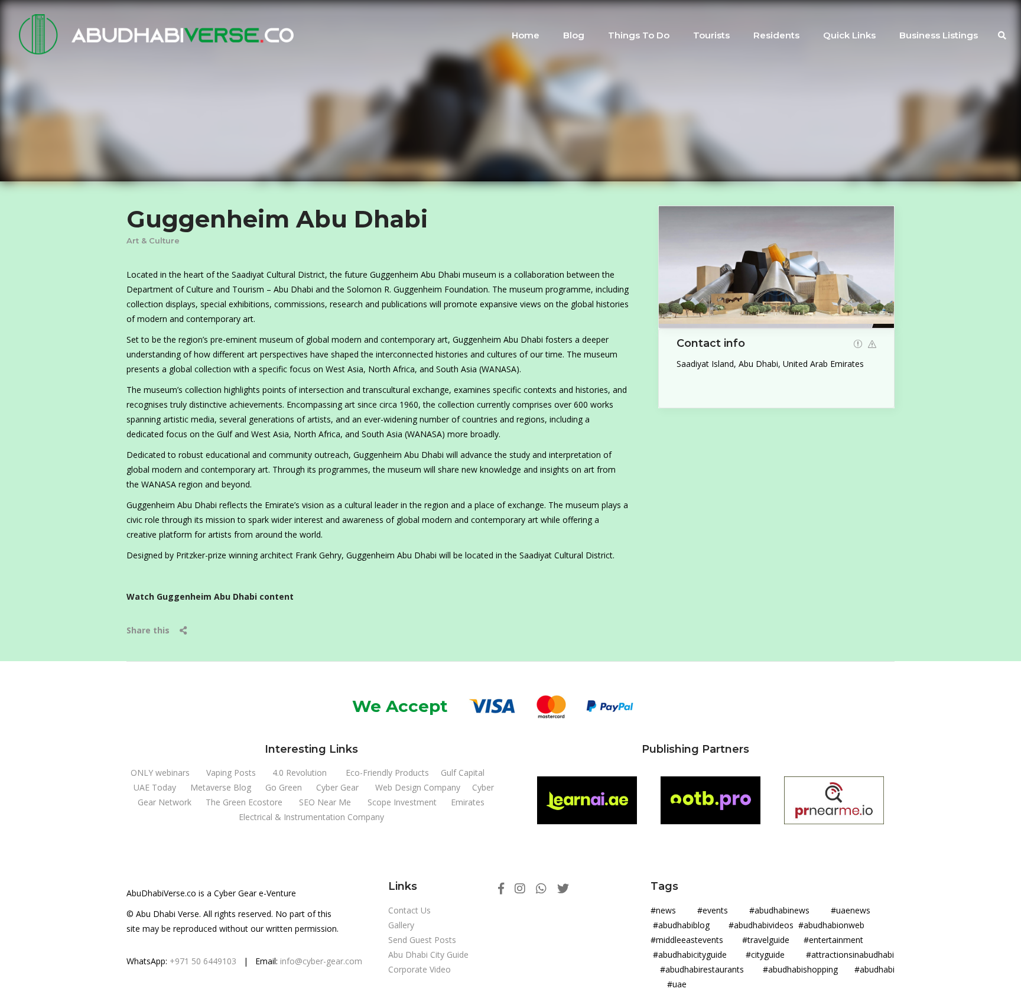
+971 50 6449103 (203, 961)
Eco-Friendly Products (387, 772)
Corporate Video (419, 969)
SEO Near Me (325, 802)
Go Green (283, 787)
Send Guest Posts (422, 939)
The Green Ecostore (244, 802)
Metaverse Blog (220, 787)
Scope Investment (402, 802)
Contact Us (409, 910)
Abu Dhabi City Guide (428, 954)
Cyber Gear (337, 787)
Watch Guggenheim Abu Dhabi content (210, 596)
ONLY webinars (160, 772)
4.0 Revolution (299, 772)
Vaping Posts (231, 772)
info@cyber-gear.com (321, 961)
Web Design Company (417, 787)
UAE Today (155, 787)
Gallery (401, 925)
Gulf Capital (463, 772)
